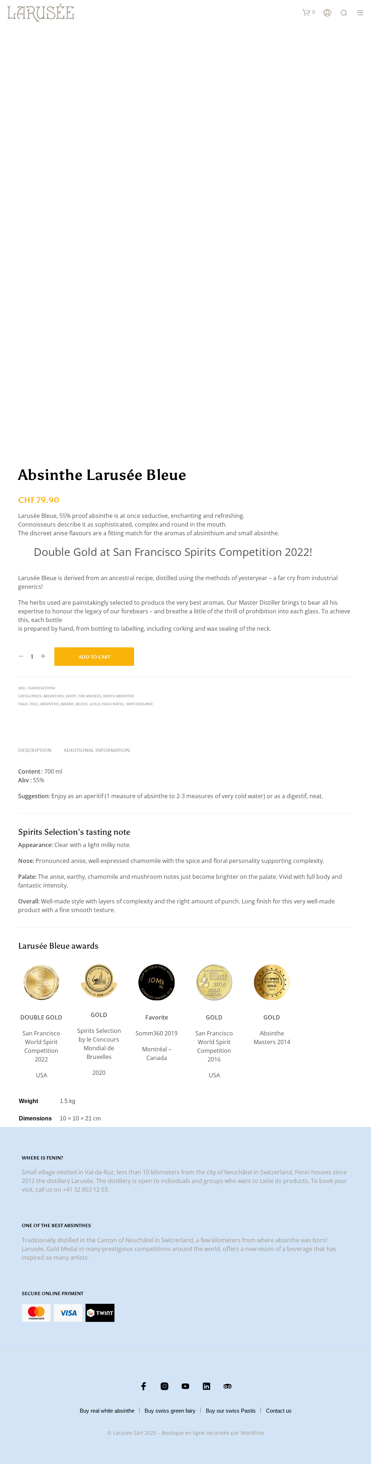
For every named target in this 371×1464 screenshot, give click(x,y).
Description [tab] (34, 750)
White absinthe (118, 696)
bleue (82, 704)
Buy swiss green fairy (170, 1411)
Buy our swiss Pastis (231, 1411)
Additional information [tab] (97, 750)
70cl (33, 704)
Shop (71, 696)
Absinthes (53, 696)
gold (94, 704)
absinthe (49, 704)
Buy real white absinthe (107, 1411)
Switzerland (139, 704)
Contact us (279, 1411)
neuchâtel (113, 704)
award (67, 704)
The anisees (89, 696)
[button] (309, 12)
